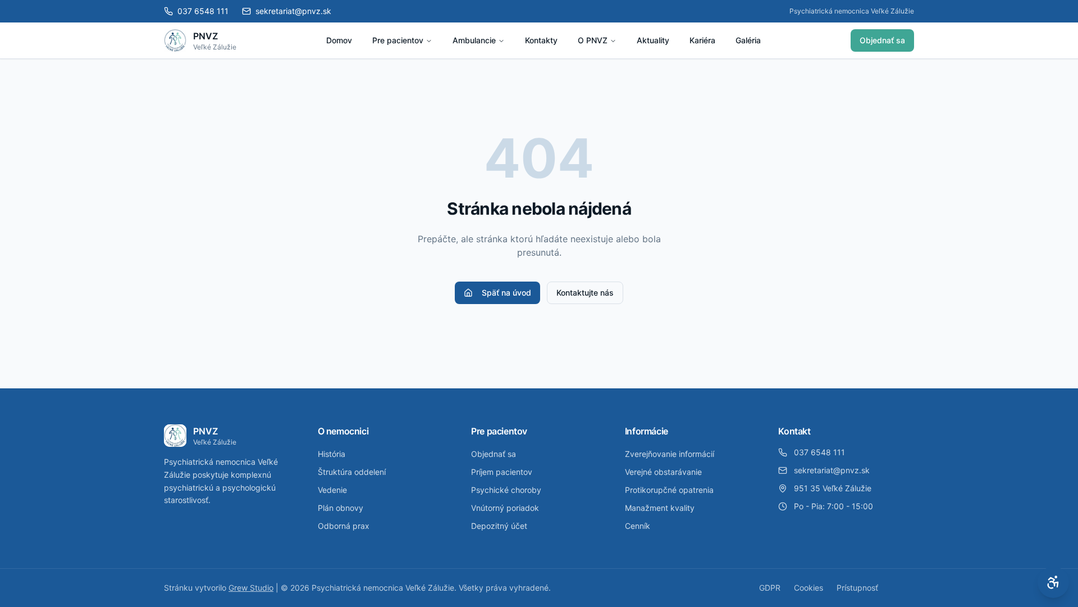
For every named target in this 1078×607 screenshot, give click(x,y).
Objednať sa (882, 40)
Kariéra (702, 40)
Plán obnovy (340, 508)
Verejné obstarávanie (663, 472)
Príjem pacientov (501, 472)
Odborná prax (343, 526)
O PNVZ (592, 40)
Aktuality (653, 40)
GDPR (769, 587)
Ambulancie (474, 40)
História (331, 454)
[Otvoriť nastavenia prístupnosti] (1053, 582)
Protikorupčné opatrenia (669, 490)
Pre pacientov (397, 40)
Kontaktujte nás (585, 292)
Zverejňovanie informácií (669, 454)
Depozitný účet (499, 526)
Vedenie (332, 490)
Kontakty (541, 40)
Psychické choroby (506, 490)
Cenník (637, 526)
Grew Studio (251, 587)
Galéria (748, 40)
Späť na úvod (506, 292)
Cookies (808, 587)
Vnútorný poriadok (505, 508)
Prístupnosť (857, 587)
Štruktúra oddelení (352, 472)
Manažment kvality (660, 508)
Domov (339, 40)
